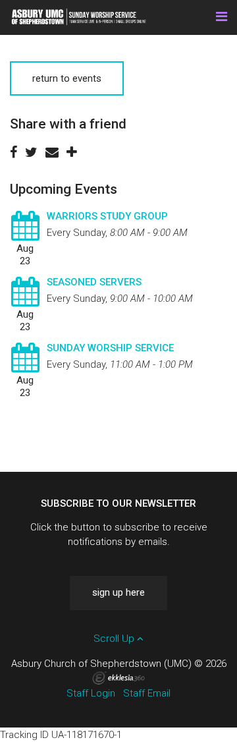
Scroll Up (115, 638)
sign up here (118, 592)
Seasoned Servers (94, 282)
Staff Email (147, 693)
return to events (66, 78)
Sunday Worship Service (110, 348)
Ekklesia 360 (118, 678)
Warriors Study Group (107, 216)
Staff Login (90, 693)
